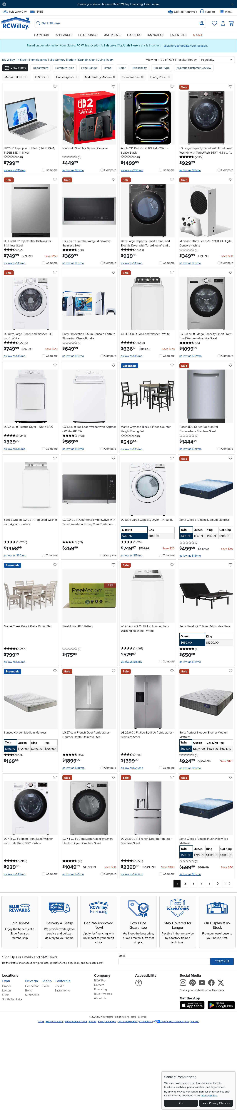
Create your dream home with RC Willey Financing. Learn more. (118, 4)
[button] (27, 4)
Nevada (31, 981)
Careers (99, 985)
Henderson (32, 986)
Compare (52, 170)
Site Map (195, 1021)
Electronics (87, 35)
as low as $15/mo (73, 170)
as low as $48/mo (132, 874)
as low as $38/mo (73, 768)
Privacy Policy (209, 1095)
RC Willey (8, 60)
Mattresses (112, 35)
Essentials (178, 35)
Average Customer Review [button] (194, 68)
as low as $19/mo (190, 170)
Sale (199, 35)
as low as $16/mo (14, 170)
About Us (100, 998)
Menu (228, 12)
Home (41, 1021)
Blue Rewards (103, 994)
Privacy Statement (107, 1021)
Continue (222, 961)
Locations (10, 975)
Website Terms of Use (76, 1021)
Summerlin (32, 995)
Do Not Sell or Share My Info (174, 1021)
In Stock (22, 60)
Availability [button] (140, 68)
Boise (46, 986)
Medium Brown (15, 77)
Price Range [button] (89, 68)
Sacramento (62, 990)
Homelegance (38, 60)
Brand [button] (107, 68)
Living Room (105, 60)
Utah (6, 981)
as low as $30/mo (132, 170)
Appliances (64, 35)
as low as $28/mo (132, 768)
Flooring (134, 35)
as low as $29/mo (190, 449)
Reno (28, 990)
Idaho (47, 981)
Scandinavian (87, 60)
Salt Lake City (18, 11)
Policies (92, 1021)
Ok (181, 1103)
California (63, 981)
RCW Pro (100, 980)
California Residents (128, 1021)
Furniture (42, 35)
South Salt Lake (12, 999)
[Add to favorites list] (55, 86)
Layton (6, 990)
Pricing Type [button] (162, 68)
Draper (6, 986)
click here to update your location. (186, 46)
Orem (5, 995)
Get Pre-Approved (185, 12)
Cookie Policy (146, 1021)
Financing (100, 989)
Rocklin (59, 986)
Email (122, 956)
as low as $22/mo (190, 356)
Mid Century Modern (63, 60)
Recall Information (55, 1021)
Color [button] (122, 68)
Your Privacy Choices (216, 1103)
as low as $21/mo (73, 874)
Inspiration (155, 35)
